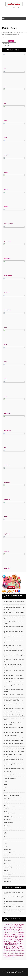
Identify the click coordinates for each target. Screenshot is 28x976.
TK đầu (5, 378)
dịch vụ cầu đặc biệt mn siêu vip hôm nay (14, 748)
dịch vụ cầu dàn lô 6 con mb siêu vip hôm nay (14, 666)
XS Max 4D (6, 172)
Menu (3, 18)
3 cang (6, 924)
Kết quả (5, 120)
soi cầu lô (13, 941)
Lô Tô (5, 859)
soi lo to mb (8, 952)
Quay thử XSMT (7, 551)
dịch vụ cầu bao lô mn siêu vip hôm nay (13, 737)
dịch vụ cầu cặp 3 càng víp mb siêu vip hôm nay (13, 632)
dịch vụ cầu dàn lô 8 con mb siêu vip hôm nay (14, 671)
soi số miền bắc (8, 955)
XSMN (5, 86)
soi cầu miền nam (17, 943)
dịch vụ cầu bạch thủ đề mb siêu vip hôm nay (14, 617)
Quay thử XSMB (7, 534)
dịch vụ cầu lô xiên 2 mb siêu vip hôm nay (14, 675)
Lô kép (5, 361)
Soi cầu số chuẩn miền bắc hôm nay (12, 664)
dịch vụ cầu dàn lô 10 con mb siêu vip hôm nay (14, 655)
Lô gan (5, 327)
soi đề (12, 955)
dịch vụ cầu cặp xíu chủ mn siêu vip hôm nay (13, 744)
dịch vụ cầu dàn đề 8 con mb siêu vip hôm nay (14, 641)
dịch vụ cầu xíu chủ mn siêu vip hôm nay (13, 768)
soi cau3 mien (9, 932)
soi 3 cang (19, 931)
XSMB (5, 68)
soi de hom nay (9, 950)
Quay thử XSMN (7, 568)
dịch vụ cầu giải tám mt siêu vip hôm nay (13, 711)
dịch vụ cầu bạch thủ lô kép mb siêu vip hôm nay (13, 622)
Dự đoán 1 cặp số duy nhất (13, 926)
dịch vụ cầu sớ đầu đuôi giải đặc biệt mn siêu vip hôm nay (13, 760)
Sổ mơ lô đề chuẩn (8, 771)
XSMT (5, 103)
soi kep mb (14, 950)
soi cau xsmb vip (9, 938)
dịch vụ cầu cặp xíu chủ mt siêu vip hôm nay (13, 704)
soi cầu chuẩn (16, 939)
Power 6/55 (6, 189)
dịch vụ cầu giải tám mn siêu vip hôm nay (14, 751)
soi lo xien (12, 953)
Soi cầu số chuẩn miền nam (10, 735)
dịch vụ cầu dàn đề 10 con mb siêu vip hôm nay (13, 646)
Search (7, 46)
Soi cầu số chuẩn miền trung (11, 699)
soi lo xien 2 (17, 953)
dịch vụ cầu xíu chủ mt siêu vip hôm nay (13, 732)
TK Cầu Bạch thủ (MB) (8, 223)
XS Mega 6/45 (6, 155)
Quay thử (5, 516)
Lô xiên (5, 344)
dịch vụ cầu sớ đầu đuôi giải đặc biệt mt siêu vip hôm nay (13, 723)
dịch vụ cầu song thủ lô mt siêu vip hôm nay (13, 728)
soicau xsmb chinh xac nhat (15, 936)
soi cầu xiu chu (11, 946)
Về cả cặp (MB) (7, 258)
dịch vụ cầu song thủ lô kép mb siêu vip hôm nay (13, 690)
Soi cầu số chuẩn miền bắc (10, 606)
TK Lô (5, 832)
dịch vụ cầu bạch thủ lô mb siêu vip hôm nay (13, 627)
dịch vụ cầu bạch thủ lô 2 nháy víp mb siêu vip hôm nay (14, 608)
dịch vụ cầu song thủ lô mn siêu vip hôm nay (13, 764)
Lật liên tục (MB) (7, 241)
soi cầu (17, 938)
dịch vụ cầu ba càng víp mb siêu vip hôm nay (14, 613)
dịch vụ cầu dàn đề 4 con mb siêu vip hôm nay (14, 636)
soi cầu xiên (20, 946)
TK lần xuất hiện (7, 430)
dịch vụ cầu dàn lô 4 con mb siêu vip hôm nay (14, 660)
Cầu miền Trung (7, 310)
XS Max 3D (6, 206)
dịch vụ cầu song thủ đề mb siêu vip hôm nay (14, 685)
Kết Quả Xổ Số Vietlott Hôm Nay (11, 795)
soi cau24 (15, 932)
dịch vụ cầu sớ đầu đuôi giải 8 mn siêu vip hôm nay (14, 755)
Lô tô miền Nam (7, 482)
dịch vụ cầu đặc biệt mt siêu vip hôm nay (13, 708)
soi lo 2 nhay (20, 950)
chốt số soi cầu (13, 924)
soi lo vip (8, 953)
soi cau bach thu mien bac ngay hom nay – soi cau (14, 602)
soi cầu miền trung (10, 945)
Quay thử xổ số (7, 871)
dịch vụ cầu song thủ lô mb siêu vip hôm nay (13, 695)
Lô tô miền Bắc (7, 465)
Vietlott (5, 137)
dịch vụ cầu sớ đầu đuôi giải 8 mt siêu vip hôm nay (14, 718)
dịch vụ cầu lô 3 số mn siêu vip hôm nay (13, 740)
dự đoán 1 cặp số (14, 926)
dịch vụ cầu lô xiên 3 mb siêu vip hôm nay (14, 678)
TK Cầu (5, 811)
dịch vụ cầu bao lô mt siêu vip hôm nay (13, 700)
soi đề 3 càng (17, 955)
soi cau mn (15, 934)
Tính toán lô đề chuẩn (9, 775)
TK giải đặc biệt (7, 413)
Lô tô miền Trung (7, 499)
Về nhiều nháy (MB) (8, 275)
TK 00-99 (5, 447)
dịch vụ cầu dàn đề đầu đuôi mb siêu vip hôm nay (13, 651)
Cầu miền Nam (7, 292)
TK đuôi (5, 396)
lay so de (12, 931)
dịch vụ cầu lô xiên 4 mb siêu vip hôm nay (14, 681)
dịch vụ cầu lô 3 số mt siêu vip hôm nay (13, 715)
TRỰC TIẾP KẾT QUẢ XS (10, 778)
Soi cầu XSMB (11, 948)
